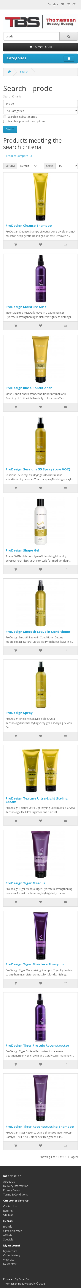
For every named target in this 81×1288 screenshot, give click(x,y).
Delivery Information (15, 1186)
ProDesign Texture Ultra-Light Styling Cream (37, 800)
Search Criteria (12, 96)
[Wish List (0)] (62, 4)
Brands (7, 1226)
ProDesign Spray (19, 712)
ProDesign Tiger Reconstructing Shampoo (40, 1126)
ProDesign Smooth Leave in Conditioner (38, 631)
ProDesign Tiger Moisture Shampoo (35, 964)
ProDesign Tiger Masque (25, 883)
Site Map (8, 1215)
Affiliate (8, 1235)
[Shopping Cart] (68, 4)
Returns (8, 1211)
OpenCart (25, 1279)
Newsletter (9, 1264)
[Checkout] (74, 4)
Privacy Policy (11, 1190)
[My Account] (55, 4)
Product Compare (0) (19, 156)
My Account (10, 1251)
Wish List (8, 1260)
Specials (8, 1239)
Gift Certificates (12, 1231)
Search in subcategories (22, 117)
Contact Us (10, 1206)
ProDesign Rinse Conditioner (29, 388)
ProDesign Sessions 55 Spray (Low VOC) (38, 469)
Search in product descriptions (26, 121)
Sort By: (10, 166)
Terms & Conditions (15, 1194)
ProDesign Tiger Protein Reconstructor (37, 1045)
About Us (9, 1181)
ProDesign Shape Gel (22, 550)
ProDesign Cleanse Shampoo (29, 225)
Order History (11, 1255)
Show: (49, 166)
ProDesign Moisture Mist (26, 307)
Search (24, 72)
